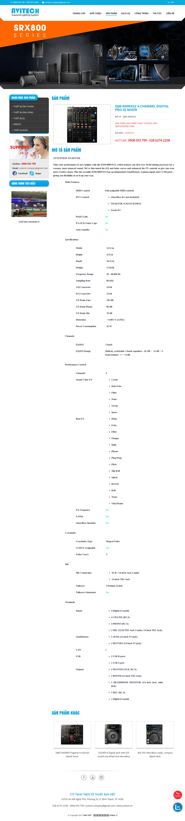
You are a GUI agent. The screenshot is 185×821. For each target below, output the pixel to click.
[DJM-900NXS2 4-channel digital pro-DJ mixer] (82, 124)
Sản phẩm (111, 13)
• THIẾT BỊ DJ (18, 118)
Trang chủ (79, 13)
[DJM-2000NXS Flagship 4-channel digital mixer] (72, 734)
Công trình (141, 13)
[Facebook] (83, 777)
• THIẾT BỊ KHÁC (20, 130)
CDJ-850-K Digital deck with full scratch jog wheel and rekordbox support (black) (113, 756)
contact (129, 132)
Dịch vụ (125, 13)
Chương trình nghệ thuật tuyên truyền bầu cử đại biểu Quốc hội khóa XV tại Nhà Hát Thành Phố (29, 224)
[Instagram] (101, 777)
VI (169, 2)
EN (172, 2)
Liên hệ (170, 13)
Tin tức (157, 13)
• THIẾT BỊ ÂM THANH (23, 106)
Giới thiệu (95, 13)
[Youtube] (92, 777)
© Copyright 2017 (79, 815)
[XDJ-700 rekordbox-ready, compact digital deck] (155, 734)
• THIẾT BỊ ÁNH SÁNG (22, 112)
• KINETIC (16, 124)
